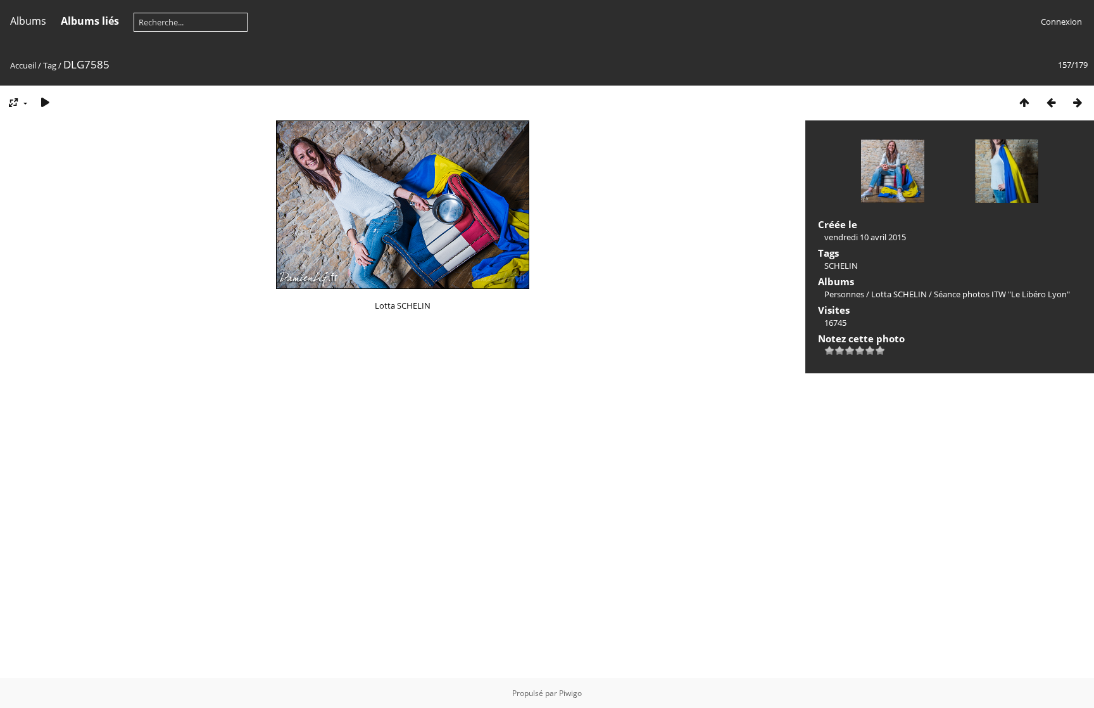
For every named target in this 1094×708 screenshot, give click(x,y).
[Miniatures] (1024, 102)
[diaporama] (45, 102)
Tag (49, 65)
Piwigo (570, 693)
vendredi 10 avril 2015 (865, 237)
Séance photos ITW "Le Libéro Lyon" (1002, 294)
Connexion (1061, 21)
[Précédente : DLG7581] (1051, 102)
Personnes (844, 294)
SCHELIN (841, 265)
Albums (28, 21)
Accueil (23, 65)
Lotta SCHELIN (899, 294)
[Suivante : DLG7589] (1077, 102)
